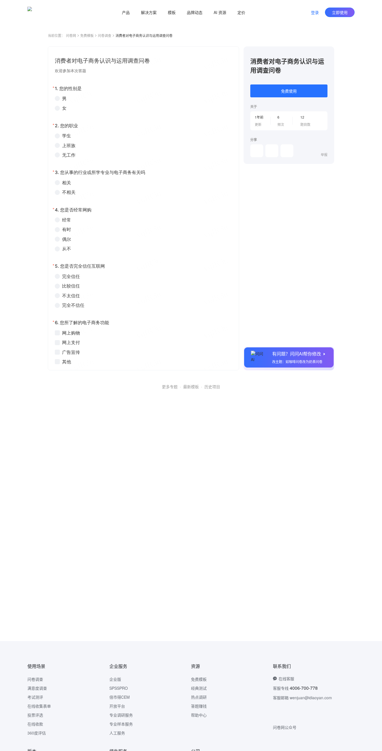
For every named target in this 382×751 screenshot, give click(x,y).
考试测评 (35, 697)
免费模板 (87, 35)
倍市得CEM (119, 697)
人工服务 (117, 733)
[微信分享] (256, 150)
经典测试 (199, 688)
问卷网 (71, 35)
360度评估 (36, 733)
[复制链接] (271, 150)
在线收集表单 (39, 706)
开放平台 (117, 706)
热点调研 (199, 697)
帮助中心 (199, 715)
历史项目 (212, 386)
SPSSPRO (118, 688)
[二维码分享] (286, 150)
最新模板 (191, 386)
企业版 (115, 679)
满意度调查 (37, 688)
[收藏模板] (327, 53)
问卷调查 (104, 35)
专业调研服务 (121, 715)
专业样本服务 (121, 724)
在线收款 (35, 724)
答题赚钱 (199, 706)
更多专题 (170, 386)
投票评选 (35, 715)
